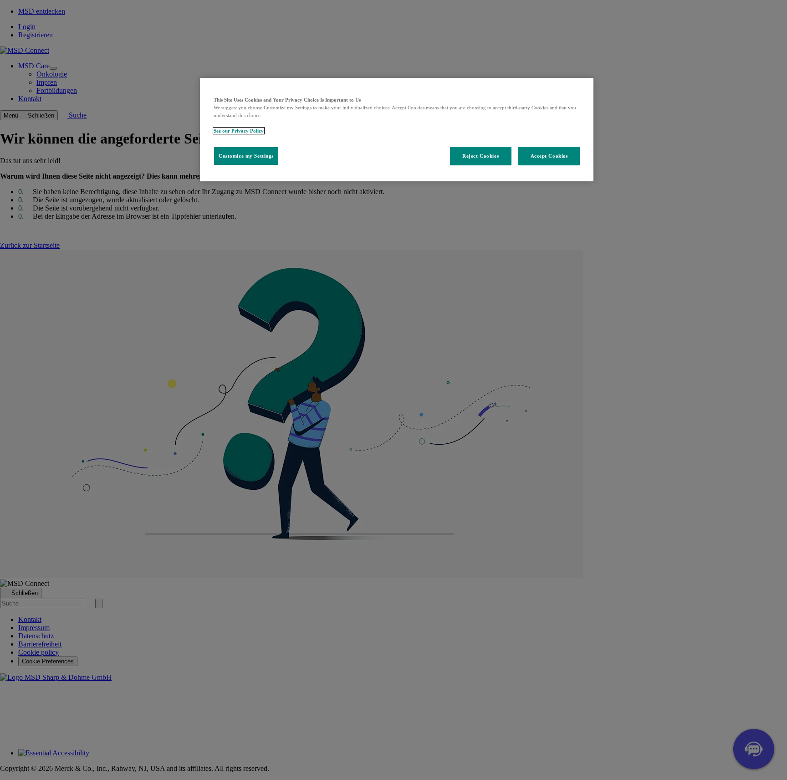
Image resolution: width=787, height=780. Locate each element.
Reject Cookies (480, 156)
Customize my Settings (246, 156)
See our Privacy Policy (239, 130)
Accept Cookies (549, 156)
